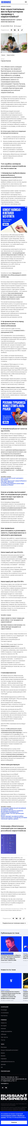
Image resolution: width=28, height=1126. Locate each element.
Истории (3, 1025)
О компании (5, 1012)
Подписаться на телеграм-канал (13, 923)
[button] (26, 2)
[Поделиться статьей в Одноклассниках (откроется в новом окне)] (18, 30)
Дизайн (3, 1064)
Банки (3, 1053)
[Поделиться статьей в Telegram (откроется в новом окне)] (11, 30)
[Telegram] (2, 1087)
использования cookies (8, 1115)
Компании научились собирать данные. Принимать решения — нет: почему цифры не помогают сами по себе (11, 958)
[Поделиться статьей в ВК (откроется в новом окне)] (14, 30)
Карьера (3, 1058)
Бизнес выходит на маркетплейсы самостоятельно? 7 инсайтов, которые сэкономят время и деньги (14, 818)
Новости (4, 1022)
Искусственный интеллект (9, 1050)
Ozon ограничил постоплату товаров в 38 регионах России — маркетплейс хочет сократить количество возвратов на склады (11, 995)
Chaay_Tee (23, 908)
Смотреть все (5, 1071)
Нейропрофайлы (6, 1031)
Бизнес (8, 6)
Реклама (4, 1047)
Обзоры (3, 1034)
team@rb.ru (4, 1083)
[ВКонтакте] (6, 1087)
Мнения (3, 6)
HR (2, 1067)
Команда (4, 1009)
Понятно (14, 1122)
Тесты (3, 1040)
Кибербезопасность (7, 1061)
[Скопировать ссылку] (21, 30)
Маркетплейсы (10, 55)
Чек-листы (4, 1037)
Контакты (4, 1015)
